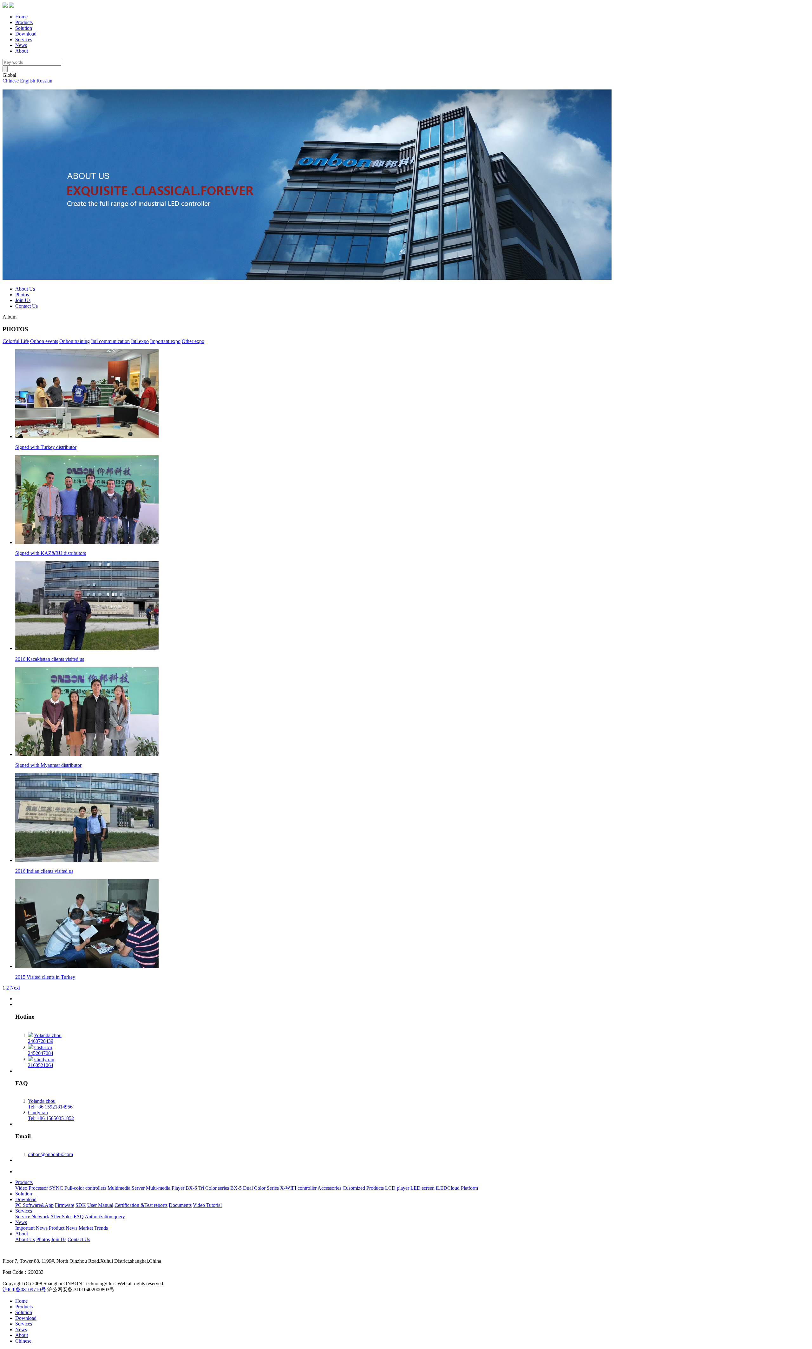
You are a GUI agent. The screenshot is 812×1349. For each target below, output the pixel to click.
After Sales (61, 1216)
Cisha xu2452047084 (40, 1050)
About (21, 51)
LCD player (397, 1188)
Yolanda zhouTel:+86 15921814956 (50, 1103)
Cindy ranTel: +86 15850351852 (51, 1115)
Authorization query (105, 1216)
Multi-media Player (165, 1188)
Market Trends (93, 1228)
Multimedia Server (126, 1188)
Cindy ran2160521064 (41, 1062)
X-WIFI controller (298, 1188)
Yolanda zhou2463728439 (45, 1038)
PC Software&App (34, 1205)
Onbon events (44, 341)
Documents (180, 1205)
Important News (31, 1228)
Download (25, 33)
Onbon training (74, 341)
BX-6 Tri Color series (207, 1188)
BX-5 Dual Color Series (254, 1188)
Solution (23, 28)
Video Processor (31, 1188)
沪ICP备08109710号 (24, 1289)
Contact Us (26, 306)
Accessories (329, 1188)
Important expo (165, 341)
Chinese (11, 80)
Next (15, 987)
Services (23, 39)
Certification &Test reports (141, 1205)
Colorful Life (16, 341)
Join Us (22, 300)
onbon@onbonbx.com (50, 1154)
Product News (63, 1228)
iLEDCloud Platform (457, 1188)
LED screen (422, 1188)
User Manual (100, 1205)
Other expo (193, 341)
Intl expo (140, 341)
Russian (44, 80)
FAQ (79, 1216)
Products (24, 22)
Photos (22, 294)
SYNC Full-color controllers (77, 1188)
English (27, 80)
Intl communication (110, 341)
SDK (80, 1205)
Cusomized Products (363, 1188)
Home (21, 16)
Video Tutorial (207, 1205)
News (21, 45)
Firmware (64, 1205)
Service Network (32, 1216)
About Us (25, 289)
